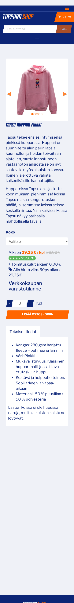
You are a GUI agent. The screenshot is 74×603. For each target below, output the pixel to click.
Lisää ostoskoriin (37, 314)
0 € (66, 16)
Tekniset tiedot (22, 331)
